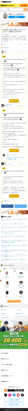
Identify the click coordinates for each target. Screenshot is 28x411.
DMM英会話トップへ (19, 313)
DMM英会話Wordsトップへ (6, 317)
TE (21, 295)
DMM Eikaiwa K (21, 276)
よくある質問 (18, 309)
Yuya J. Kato (7, 285)
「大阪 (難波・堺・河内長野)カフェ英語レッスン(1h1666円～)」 (15, 158)
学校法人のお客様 (14, 404)
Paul (7, 276)
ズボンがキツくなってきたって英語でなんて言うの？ (12, 224)
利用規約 (3, 313)
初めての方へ (4, 309)
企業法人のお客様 (14, 400)
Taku (7, 295)
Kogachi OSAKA (21, 285)
